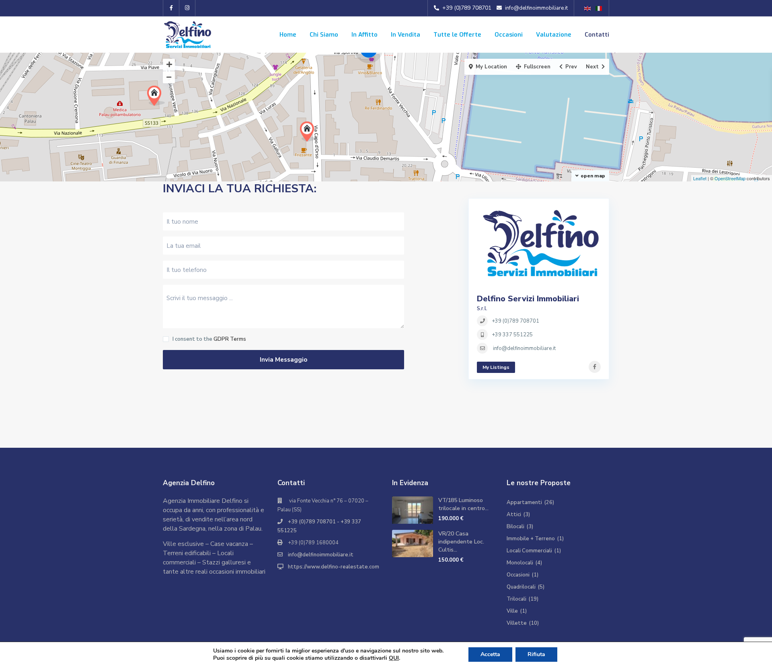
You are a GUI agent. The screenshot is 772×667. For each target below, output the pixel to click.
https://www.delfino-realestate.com (333, 566)
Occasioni (509, 35)
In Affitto (364, 35)
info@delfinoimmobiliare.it (320, 554)
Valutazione (553, 35)
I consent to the (209, 339)
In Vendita (405, 35)
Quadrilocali (521, 587)
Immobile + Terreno (531, 538)
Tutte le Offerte (457, 35)
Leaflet (699, 178)
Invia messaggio (283, 360)
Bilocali (515, 526)
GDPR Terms (230, 339)
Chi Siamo (324, 35)
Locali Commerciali (529, 550)
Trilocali (516, 599)
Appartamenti (524, 502)
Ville (512, 611)
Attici (514, 514)
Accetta (490, 654)
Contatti (597, 35)
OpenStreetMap (730, 178)
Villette (517, 623)
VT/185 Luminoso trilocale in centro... (463, 504)
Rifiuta (536, 654)
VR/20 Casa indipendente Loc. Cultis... (461, 542)
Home (287, 35)
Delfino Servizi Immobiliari (528, 298)
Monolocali (520, 562)
